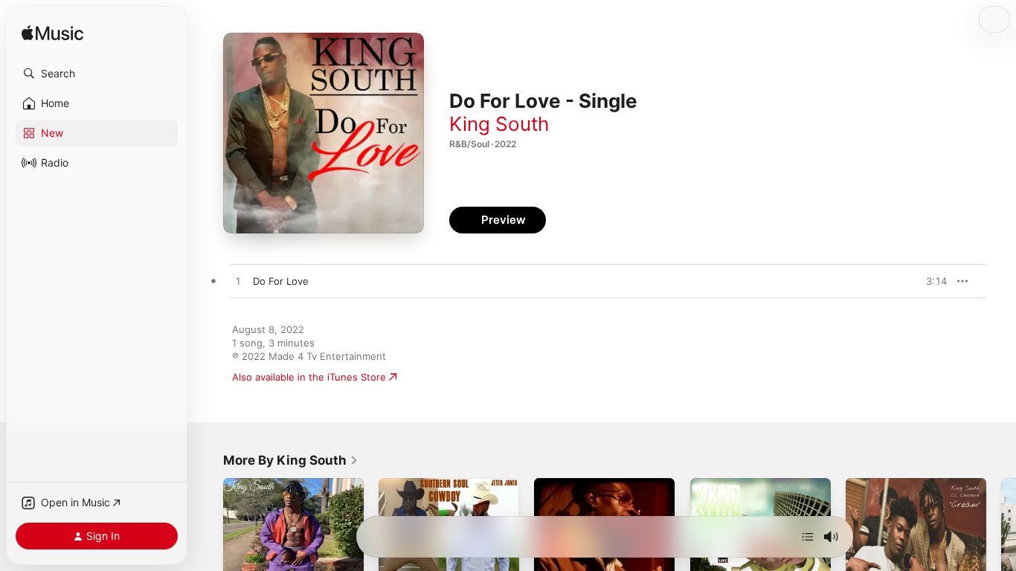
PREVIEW (930, 281)
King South (499, 123)
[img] (52, 33)
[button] (96, 73)
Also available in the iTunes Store (309, 377)
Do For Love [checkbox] (281, 281)
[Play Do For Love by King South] (238, 281)
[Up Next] (808, 536)
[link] (291, 460)
